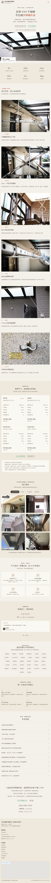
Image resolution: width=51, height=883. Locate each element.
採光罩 (22, 491)
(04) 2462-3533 (25, 805)
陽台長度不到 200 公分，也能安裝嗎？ (25, 775)
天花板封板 (29, 491)
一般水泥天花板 (15, 491)
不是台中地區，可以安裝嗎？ (25, 734)
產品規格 (3, 845)
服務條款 (3, 857)
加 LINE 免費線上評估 (22, 800)
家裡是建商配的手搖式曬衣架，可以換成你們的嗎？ (25, 757)
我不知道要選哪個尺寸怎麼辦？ (25, 743)
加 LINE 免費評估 (32, 26)
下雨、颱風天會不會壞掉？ (25, 739)
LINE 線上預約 (4, 853)
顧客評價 (3, 849)
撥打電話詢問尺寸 (31, 456)
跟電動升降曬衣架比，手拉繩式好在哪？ (25, 766)
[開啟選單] (48, 2)
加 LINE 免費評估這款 (20, 456)
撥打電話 (32, 800)
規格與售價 (3, 847)
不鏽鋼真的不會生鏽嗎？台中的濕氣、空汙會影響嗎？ (25, 762)
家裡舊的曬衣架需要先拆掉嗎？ (25, 729)
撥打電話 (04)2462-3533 (20, 26)
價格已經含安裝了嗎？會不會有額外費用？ (25, 748)
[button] (13, 504)
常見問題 (3, 851)
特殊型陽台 (37, 491)
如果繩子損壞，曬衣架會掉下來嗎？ (25, 771)
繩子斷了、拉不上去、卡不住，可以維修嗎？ (25, 752)
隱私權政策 (3, 855)
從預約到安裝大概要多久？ (25, 725)
